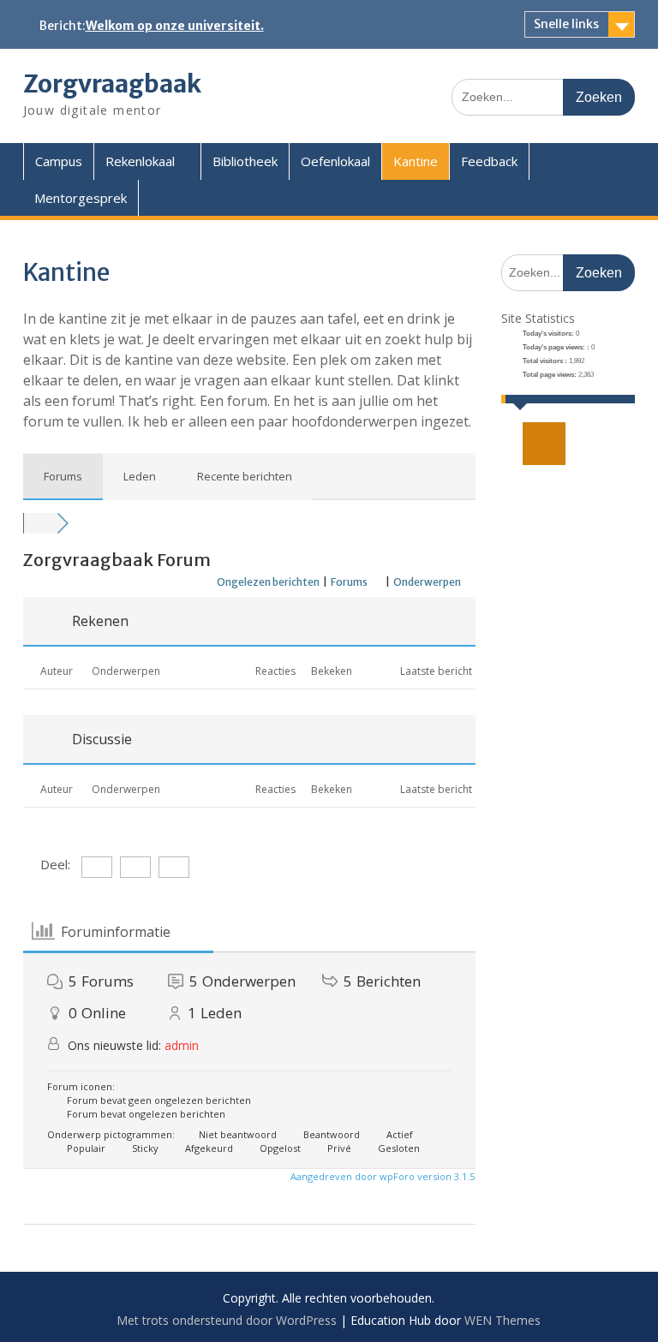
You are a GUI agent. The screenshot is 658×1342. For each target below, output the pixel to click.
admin (181, 1045)
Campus (58, 161)
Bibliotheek (245, 161)
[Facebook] (548, 443)
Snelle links (566, 24)
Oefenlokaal (335, 161)
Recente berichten (244, 476)
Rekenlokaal (140, 161)
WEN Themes (502, 1320)
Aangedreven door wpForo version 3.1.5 (381, 1176)
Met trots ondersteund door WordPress (227, 1320)
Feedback (489, 161)
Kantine (415, 161)
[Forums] (40, 522)
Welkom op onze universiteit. (175, 25)
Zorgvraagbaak (112, 84)
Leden (139, 476)
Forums (63, 476)
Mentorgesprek (80, 197)
